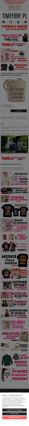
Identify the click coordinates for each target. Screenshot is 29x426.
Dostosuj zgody (14, 413)
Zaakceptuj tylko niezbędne (14, 410)
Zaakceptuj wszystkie (14, 417)
